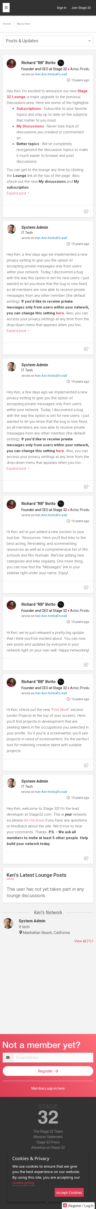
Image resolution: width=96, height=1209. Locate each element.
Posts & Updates (22, 40)
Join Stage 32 (81, 8)
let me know (34, 820)
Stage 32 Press (48, 1142)
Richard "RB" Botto (38, 62)
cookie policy (23, 1182)
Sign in (61, 8)
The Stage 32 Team (48, 1131)
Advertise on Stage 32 (48, 1148)
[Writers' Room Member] (61, 63)
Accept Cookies (69, 1192)
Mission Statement (48, 1137)
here (60, 313)
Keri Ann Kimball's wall (51, 74)
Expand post (17, 193)
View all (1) (83, 941)
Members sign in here (48, 1088)
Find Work (60, 709)
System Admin (34, 227)
